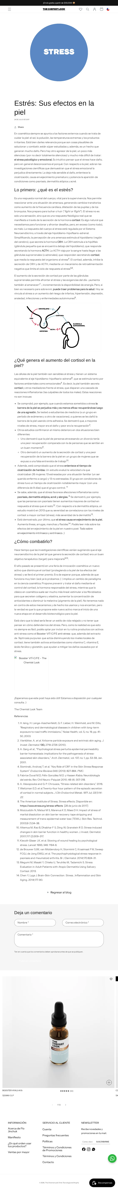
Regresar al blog (61, 892)
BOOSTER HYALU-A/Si (12, 1090)
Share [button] (21, 127)
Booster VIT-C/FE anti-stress (53, 633)
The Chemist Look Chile (53, 1183)
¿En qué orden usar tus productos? (19, 1145)
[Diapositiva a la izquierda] (52, 1105)
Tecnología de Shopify (71, 1183)
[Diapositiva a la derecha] (65, 1105)
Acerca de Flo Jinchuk (16, 1130)
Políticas (47, 1141)
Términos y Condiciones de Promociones (57, 1149)
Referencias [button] (21, 716)
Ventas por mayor (18, 1152)
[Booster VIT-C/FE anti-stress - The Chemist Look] (59, 673)
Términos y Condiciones (57, 1156)
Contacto (48, 1162)
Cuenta (46, 1129)
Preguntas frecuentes (55, 1135)
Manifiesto (14, 1137)
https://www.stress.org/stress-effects (41, 805)
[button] (9, 9)
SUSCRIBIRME (102, 1142)
